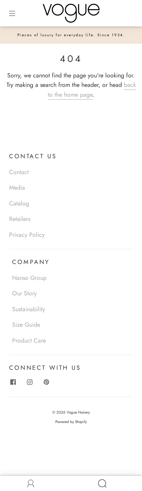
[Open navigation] (17, 13)
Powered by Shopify (71, 422)
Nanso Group (29, 277)
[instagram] (29, 382)
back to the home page (92, 89)
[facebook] (13, 382)
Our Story (24, 293)
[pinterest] (46, 382)
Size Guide (26, 324)
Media (17, 187)
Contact (19, 172)
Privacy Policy (27, 234)
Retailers (19, 219)
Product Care (29, 340)
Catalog (19, 203)
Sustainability (28, 309)
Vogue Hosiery (78, 412)
